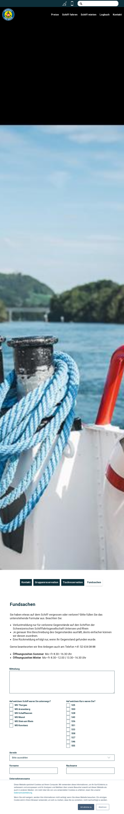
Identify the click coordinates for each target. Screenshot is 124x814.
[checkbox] (33, 715)
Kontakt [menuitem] (117, 14)
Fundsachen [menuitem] (94, 582)
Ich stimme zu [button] (86, 807)
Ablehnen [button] (103, 807)
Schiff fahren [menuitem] (69, 14)
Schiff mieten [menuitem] (88, 14)
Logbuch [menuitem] (104, 14)
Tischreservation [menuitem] (73, 582)
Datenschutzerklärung (23, 792)
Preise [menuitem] (55, 14)
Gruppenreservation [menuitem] (46, 582)
